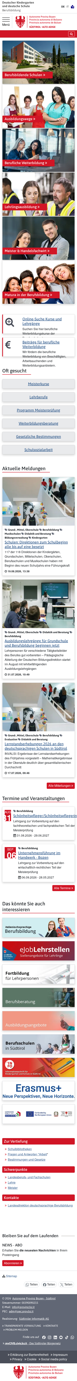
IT (68, 6)
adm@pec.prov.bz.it (21, 1311)
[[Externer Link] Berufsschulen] (38, 1044)
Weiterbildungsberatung (38, 423)
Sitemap (11, 1276)
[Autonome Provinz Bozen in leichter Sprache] (72, 6)
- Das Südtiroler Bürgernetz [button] (32, 1343)
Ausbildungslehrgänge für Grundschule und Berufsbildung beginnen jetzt (36, 643)
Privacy (17, 1359)
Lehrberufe (39, 397)
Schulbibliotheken (20, 1149)
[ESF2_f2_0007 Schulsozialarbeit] (38, 1114)
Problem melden (16, 1329)
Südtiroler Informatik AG (34, 1318)
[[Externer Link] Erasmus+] (38, 1090)
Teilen (33, 1284)
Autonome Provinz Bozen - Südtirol (34, 1298)
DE (63, 6)
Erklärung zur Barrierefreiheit (29, 1354)
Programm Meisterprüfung (38, 410)
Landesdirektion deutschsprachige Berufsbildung (40, 1205)
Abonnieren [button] (12, 1263)
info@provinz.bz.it (23, 1307)
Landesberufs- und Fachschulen (29, 1177)
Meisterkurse (38, 384)
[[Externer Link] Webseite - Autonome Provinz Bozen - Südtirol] (38, 22)
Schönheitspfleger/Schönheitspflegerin (45, 815)
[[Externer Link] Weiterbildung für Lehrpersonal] (38, 974)
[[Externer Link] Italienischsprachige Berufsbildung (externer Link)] (38, 927)
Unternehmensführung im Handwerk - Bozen (39, 855)
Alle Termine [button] (62, 888)
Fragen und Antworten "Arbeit (27, 1154)
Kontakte (51, 1325)
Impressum (60, 1354)
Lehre (12, 1182)
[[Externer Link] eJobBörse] (38, 950)
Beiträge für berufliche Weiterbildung (41, 344)
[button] (43, 1337)
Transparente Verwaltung (22, 1325)
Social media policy (53, 1359)
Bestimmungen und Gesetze (26, 1159)
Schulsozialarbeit (38, 449)
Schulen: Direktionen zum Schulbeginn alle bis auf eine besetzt (36, 544)
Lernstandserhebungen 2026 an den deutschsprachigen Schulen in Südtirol (36, 746)
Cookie (31, 1359)
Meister (13, 1187)
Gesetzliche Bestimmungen (38, 436)
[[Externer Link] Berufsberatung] (38, 997)
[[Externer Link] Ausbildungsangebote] (38, 1020)
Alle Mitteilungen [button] (59, 785)
